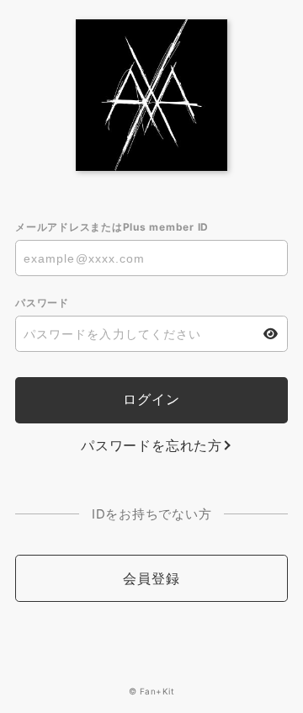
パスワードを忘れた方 (151, 445)
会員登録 (151, 578)
